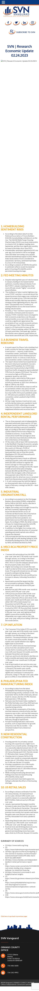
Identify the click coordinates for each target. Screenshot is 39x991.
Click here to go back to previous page (14, 916)
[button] (4, 2)
